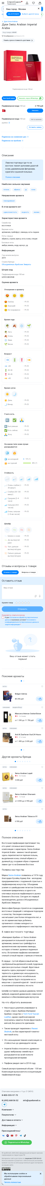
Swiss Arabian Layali (23, 773)
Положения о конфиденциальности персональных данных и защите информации (22, 622)
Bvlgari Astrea (21, 694)
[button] (21, 681)
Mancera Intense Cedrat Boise (28, 714)
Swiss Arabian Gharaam (25, 794)
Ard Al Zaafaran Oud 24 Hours (28, 734)
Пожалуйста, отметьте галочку (13, 615)
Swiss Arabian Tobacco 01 (26, 816)
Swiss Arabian (14, 875)
